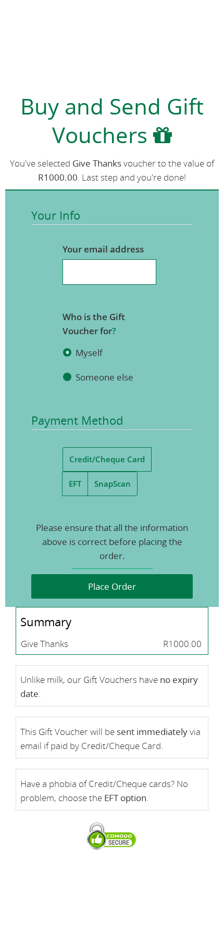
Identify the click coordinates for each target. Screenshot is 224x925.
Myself (89, 353)
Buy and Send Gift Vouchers (112, 120)
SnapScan (112, 483)
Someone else (104, 377)
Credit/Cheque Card (107, 459)
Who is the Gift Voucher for (94, 324)
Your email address (103, 249)
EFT (75, 483)
